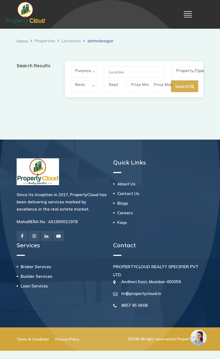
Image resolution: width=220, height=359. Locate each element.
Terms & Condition (33, 339)
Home (22, 41)
